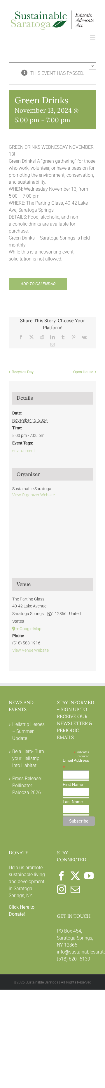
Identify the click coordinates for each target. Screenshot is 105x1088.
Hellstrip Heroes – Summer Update (28, 731)
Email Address (76, 764)
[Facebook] (61, 875)
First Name (73, 784)
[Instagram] (61, 889)
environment (23, 450)
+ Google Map (28, 628)
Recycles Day (23, 371)
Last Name (73, 801)
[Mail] (75, 889)
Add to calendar (38, 283)
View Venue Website (30, 650)
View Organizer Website (33, 494)
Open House (83, 371)
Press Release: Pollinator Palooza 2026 (27, 785)
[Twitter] (75, 875)
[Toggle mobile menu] (93, 37)
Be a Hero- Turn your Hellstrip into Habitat (28, 758)
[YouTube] (89, 875)
